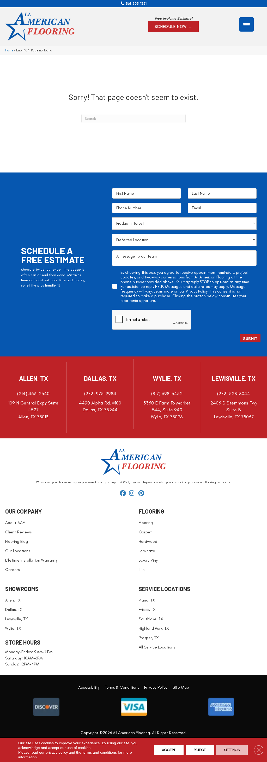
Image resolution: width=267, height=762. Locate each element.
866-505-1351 (136, 3)
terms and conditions (99, 752)
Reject (200, 750)
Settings (232, 750)
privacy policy (57, 752)
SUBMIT (250, 338)
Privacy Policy (197, 291)
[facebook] (124, 493)
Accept (168, 750)
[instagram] (133, 493)
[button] (173, 26)
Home (9, 50)
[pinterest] (142, 493)
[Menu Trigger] (246, 24)
